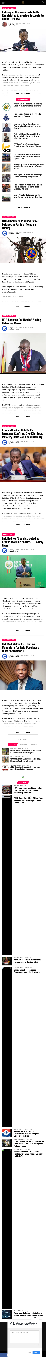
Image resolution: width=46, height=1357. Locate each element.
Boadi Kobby (14, 551)
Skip (29, 1352)
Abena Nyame (14, 233)
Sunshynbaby (14, 25)
